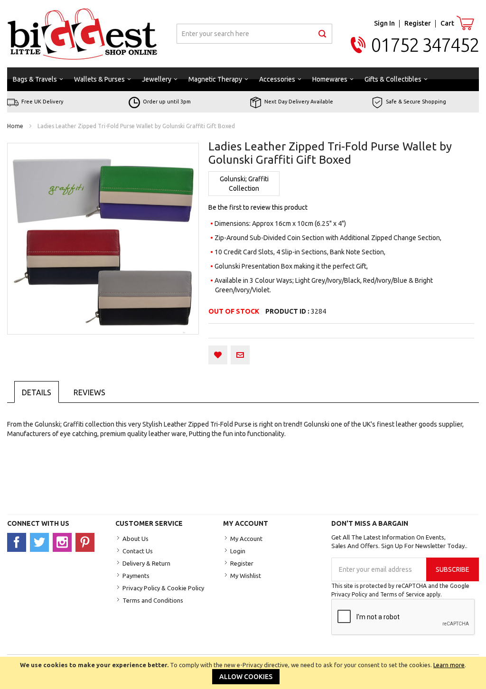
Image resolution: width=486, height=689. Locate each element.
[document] (243, 672)
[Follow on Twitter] (41, 542)
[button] (217, 354)
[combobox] (254, 34)
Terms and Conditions (152, 600)
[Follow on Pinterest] (86, 542)
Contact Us (137, 551)
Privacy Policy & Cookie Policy (163, 588)
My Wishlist (245, 575)
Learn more (449, 664)
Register (417, 23)
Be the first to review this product (258, 207)
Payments (136, 575)
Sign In (384, 23)
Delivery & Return (146, 563)
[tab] (36, 392)
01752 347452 (425, 45)
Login (237, 551)
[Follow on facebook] (18, 542)
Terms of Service (402, 594)
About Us (135, 538)
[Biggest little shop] (82, 33)
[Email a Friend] (240, 354)
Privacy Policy (349, 594)
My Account (246, 538)
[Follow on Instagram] (64, 542)
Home (15, 126)
